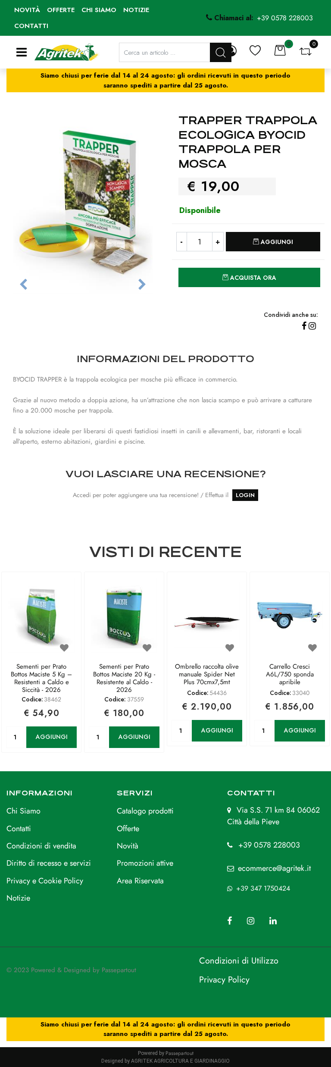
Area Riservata (140, 880)
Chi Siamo (23, 811)
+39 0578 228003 (269, 845)
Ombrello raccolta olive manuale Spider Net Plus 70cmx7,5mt (207, 675)
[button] (83, 199)
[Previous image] (23, 285)
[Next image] (142, 285)
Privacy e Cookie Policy (44, 880)
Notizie (136, 10)
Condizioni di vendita (41, 845)
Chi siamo (98, 10)
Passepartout (119, 970)
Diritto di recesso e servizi (48, 863)
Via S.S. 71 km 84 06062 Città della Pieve (273, 815)
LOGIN (245, 495)
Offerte (61, 10)
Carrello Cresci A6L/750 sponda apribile (290, 675)
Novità (27, 10)
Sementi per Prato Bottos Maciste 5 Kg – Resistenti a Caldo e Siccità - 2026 (41, 678)
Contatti (31, 26)
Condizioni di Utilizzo (238, 960)
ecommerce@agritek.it (274, 868)
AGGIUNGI (52, 736)
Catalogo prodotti (145, 811)
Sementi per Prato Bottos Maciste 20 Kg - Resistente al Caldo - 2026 (124, 678)
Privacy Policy (224, 979)
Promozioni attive (145, 863)
